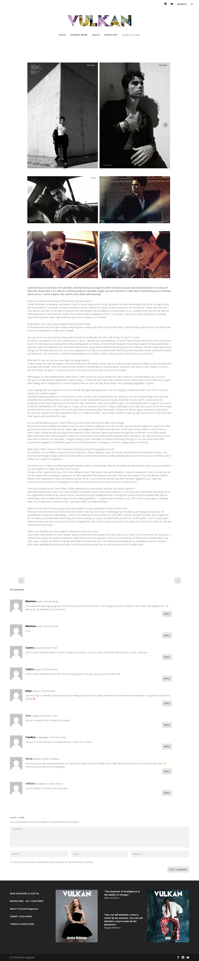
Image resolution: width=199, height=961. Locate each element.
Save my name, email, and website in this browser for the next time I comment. (54, 862)
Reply (167, 613)
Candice (30, 737)
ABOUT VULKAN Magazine (24, 908)
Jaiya (28, 690)
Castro (29, 647)
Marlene (30, 601)
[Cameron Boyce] (62, 115)
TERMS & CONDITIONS (22, 924)
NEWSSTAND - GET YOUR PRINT (27, 901)
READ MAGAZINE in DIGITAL (24, 893)
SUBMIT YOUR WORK (21, 916)
